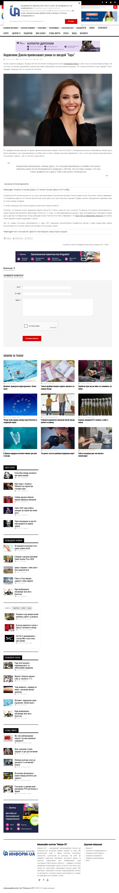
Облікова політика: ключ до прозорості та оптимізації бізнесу (25, 762)
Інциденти (81, 27)
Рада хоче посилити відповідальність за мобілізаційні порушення (24, 665)
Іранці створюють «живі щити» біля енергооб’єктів (26, 568)
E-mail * (18, 293)
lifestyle (8, 608)
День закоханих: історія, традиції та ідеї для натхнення (26, 750)
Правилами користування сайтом (47, 8)
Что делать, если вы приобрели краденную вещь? (57, 453)
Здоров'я (16, 33)
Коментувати (32, 338)
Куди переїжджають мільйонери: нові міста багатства (23, 591)
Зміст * (18, 300)
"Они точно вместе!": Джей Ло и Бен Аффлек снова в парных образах (40, 232)
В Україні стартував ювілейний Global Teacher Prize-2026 (26, 558)
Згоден (71, 21)
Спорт (6, 33)
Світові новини (28, 27)
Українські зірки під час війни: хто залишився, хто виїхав (95, 387)
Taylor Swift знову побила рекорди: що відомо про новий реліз (26, 510)
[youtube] (110, 2)
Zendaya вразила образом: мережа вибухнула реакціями (25, 498)
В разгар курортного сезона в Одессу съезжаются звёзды (26, 626)
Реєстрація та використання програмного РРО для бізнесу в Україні (26, 789)
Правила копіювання (94, 856)
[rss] (115, 2)
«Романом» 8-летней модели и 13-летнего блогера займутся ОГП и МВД (41, 190)
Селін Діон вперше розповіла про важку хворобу (25, 474)
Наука (92, 27)
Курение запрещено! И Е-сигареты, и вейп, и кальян (93, 421)
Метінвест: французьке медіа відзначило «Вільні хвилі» (19, 387)
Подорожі (28, 33)
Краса (66, 33)
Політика (42, 27)
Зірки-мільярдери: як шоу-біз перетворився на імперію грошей (25, 523)
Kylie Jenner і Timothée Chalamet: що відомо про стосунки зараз (24, 486)
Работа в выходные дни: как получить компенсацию (91, 454)
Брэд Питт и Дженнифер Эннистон (89, 216)
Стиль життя (54, 33)
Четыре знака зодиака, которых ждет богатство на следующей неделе (20, 421)
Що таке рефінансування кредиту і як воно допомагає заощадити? (25, 738)
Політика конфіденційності (96, 851)
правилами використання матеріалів (35, 11)
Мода (74, 33)
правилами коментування (61, 11)
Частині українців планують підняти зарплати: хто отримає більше (57, 387)
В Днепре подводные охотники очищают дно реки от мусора (20, 454)
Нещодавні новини (13, 541)
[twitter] (106, 2)
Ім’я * (19, 287)
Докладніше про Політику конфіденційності (27, 21)
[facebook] (102, 2)
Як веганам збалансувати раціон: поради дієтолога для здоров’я (25, 775)
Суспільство (67, 27)
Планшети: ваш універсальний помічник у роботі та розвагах (27, 615)
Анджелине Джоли (71, 64)
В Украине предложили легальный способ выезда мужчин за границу (57, 421)
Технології (102, 27)
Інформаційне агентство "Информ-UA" (18, 888)
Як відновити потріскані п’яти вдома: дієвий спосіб (26, 547)
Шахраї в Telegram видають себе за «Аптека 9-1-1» (25, 677)
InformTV (84, 33)
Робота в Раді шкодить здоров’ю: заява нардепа (24, 579)
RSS (87, 860)
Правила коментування (95, 858)
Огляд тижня (11, 730)
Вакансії (89, 848)
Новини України (10, 27)
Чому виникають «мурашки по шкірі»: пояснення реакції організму (26, 689)
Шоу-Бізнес (41, 33)
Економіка (54, 27)
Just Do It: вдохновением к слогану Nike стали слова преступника (25, 638)
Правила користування (95, 853)
